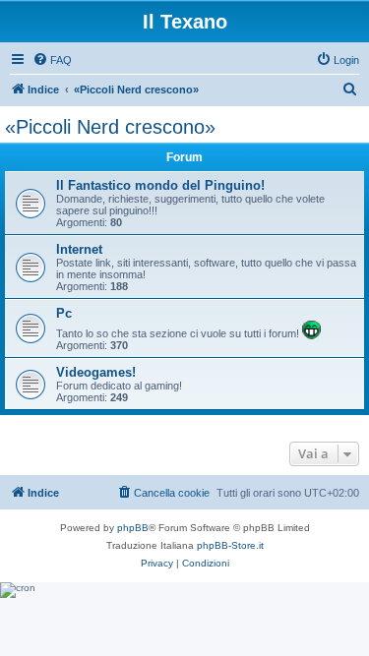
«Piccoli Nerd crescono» (110, 127)
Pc (64, 313)
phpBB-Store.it (230, 545)
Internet (79, 249)
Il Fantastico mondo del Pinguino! (160, 185)
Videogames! (96, 372)
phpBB (133, 527)
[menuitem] (52, 60)
